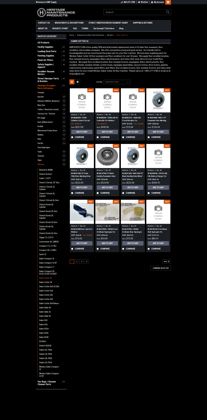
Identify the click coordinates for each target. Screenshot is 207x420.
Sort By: (99, 82)
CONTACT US (44, 23)
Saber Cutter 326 (46, 295)
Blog (121, 28)
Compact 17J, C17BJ (47, 246)
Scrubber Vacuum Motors (46, 72)
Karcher (41, 96)
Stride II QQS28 (45, 345)
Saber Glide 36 (45, 316)
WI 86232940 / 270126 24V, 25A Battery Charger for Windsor (157, 176)
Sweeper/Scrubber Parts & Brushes (47, 87)
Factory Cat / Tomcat (46, 113)
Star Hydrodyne (44, 147)
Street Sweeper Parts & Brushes (48, 80)
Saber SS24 (43, 328)
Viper (40, 160)
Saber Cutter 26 (45, 278)
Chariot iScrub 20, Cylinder (46, 205)
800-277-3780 (129, 2)
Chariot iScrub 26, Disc (48, 233)
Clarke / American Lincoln (48, 109)
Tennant (41, 156)
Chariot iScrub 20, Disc (48, 211)
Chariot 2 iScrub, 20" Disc (49, 182)
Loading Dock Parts (47, 51)
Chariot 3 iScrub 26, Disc (49, 200)
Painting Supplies (46, 55)
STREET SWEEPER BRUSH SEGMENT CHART (108, 23)
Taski (40, 151)
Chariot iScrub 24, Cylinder (46, 216)
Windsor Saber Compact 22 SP (49, 374)
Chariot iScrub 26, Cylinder (46, 227)
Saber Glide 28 (45, 307)
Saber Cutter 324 (46, 290)
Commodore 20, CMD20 (49, 241)
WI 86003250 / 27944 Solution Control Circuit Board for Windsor (80, 120)
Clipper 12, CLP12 (46, 237)
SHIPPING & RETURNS (143, 23)
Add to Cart (81, 132)
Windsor (41, 164)
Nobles (40, 135)
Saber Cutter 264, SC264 (49, 286)
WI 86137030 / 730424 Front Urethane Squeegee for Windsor (107, 232)
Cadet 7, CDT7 (45, 178)
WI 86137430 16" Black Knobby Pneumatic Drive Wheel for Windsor (106, 176)
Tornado (41, 92)
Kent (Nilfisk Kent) (45, 122)
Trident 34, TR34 (45, 362)
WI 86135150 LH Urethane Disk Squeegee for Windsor (157, 232)
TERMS (85, 28)
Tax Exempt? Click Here (103, 28)
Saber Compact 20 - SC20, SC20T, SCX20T (48, 272)
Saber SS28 (43, 337)
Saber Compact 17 (46, 267)
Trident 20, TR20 (45, 350)
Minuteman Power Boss (47, 130)
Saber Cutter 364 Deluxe (49, 303)
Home (71, 35)
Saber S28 (43, 320)
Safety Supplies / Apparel (46, 65)
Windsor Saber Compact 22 (49, 368)
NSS (39, 139)
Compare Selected (161, 268)
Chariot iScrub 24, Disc (48, 222)
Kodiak (40, 126)
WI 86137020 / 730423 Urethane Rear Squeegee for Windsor (132, 232)
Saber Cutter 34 (45, 282)
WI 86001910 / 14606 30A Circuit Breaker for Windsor (131, 120)
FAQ (75, 28)
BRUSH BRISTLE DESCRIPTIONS (69, 23)
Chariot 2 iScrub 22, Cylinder (47, 188)
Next (166, 262)
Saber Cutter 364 (46, 299)
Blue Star (41, 105)
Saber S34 (43, 324)
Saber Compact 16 (46, 258)
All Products (43, 42)
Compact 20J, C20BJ (47, 250)
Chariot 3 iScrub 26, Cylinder (47, 194)
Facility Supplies (45, 47)
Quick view (82, 110)
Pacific (40, 143)
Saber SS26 (43, 333)
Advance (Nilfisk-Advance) (48, 101)
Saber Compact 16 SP (48, 263)
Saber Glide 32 (45, 312)
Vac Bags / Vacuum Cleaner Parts (47, 383)
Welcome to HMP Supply (46, 2)
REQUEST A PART (60, 28)
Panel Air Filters (45, 60)
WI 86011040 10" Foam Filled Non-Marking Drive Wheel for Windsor (80, 176)
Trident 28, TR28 (45, 358)
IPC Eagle (41, 118)
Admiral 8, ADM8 (46, 170)
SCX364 (42, 341)
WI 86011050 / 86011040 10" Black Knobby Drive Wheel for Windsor (132, 176)
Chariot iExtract (45, 174)
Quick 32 (42, 254)
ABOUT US (42, 28)
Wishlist (144, 2)
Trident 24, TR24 (45, 354)
